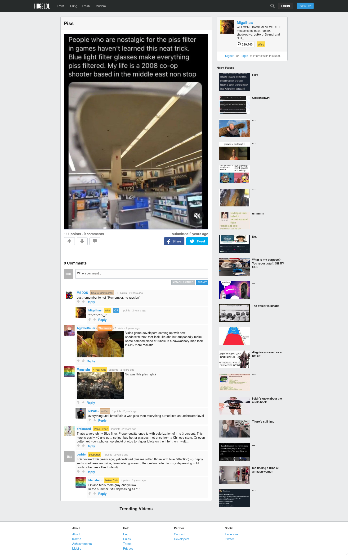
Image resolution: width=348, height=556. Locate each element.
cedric (81, 454)
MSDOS (82, 292)
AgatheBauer (86, 328)
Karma (76, 539)
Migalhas (95, 310)
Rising (73, 6)
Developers (181, 539)
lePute (93, 411)
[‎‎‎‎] (252, 174)
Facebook (231, 534)
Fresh (86, 6)
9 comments (94, 233)
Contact (179, 534)
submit (202, 282)
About (76, 534)
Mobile (76, 548)
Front (60, 6)
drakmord (84, 428)
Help (126, 534)
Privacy (128, 548)
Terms (127, 543)
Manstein (83, 369)
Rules (127, 539)
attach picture (183, 282)
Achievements (82, 543)
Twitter (229, 539)
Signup (305, 6)
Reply (91, 302)
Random (100, 6)
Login (285, 6)
